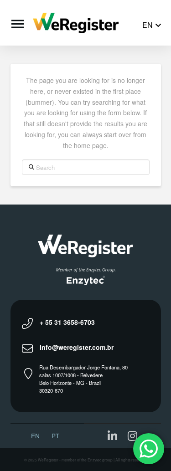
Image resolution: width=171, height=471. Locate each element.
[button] (16, 23)
